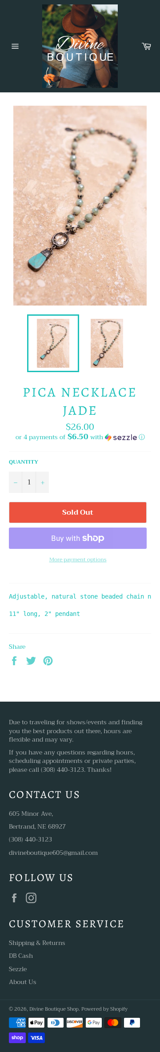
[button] (80, 437)
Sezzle (18, 969)
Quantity (23, 462)
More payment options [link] (78, 560)
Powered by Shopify (104, 1009)
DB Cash (21, 955)
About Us (22, 982)
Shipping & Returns (37, 942)
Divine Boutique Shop (54, 1009)
